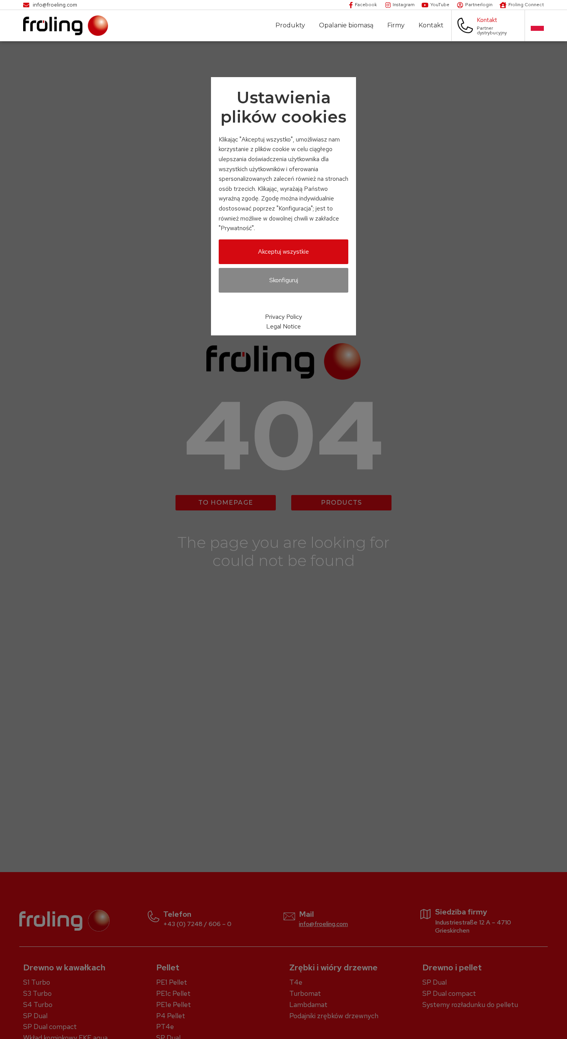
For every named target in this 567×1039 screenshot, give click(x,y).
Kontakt (431, 25)
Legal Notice (283, 326)
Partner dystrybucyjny (492, 30)
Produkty (290, 25)
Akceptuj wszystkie (283, 252)
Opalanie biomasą (346, 25)
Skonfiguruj (283, 280)
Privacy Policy (283, 317)
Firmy (396, 25)
